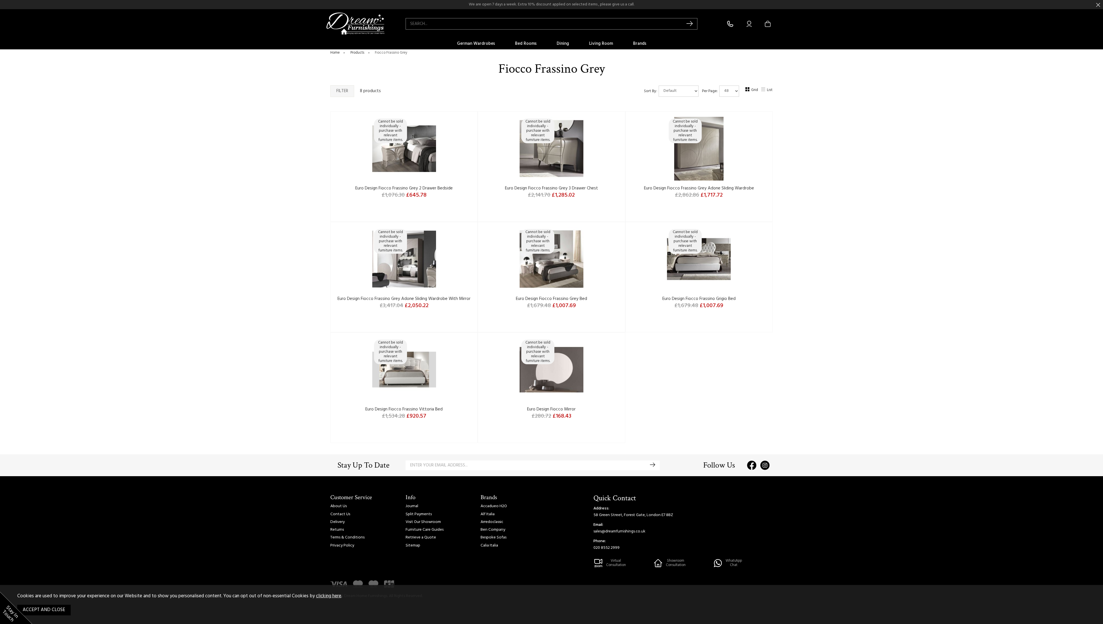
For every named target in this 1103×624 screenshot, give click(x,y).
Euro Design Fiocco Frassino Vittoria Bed (404, 409)
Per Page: (710, 91)
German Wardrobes (476, 43)
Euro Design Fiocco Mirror (551, 409)
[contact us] (730, 24)
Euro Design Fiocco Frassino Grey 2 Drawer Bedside (404, 188)
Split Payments (419, 514)
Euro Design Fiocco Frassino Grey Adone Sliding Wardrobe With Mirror (404, 298)
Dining (563, 43)
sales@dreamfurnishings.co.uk (619, 531)
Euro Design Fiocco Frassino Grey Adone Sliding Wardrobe (699, 188)
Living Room (601, 43)
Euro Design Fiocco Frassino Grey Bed (551, 298)
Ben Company (493, 529)
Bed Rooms (526, 43)
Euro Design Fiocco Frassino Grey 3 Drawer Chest (551, 188)
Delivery (337, 522)
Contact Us (340, 514)
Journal (412, 506)
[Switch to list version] (763, 91)
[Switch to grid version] (747, 91)
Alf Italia (488, 514)
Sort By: (651, 91)
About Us (338, 506)
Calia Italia (489, 545)
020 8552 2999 (606, 547)
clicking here (328, 596)
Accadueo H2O (494, 506)
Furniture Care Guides (424, 529)
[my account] (749, 24)
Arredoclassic (492, 522)
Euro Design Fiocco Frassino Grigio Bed (699, 298)
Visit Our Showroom (423, 522)
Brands (639, 43)
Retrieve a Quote (421, 537)
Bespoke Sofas (493, 537)
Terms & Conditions (347, 537)
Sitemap (413, 545)
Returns (337, 529)
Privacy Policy (342, 545)
